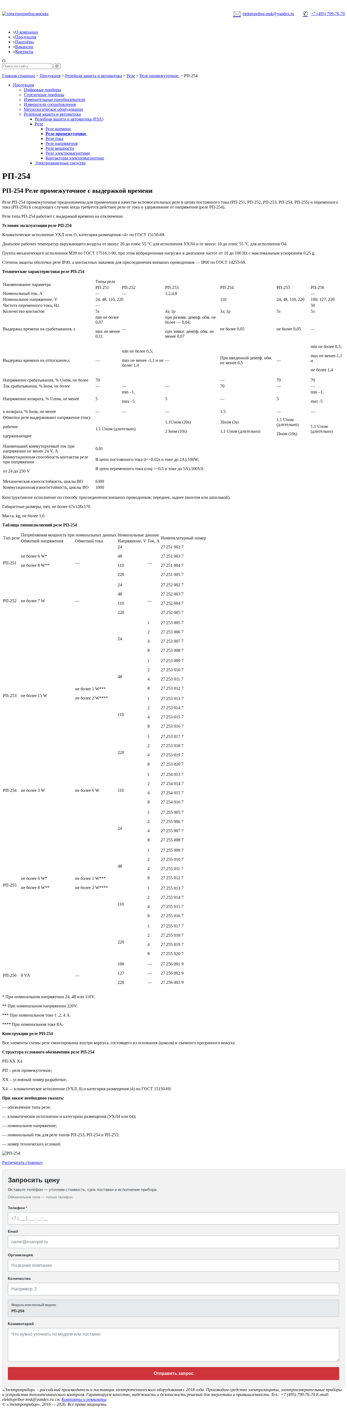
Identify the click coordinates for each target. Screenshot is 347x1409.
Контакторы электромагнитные (75, 158)
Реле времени (59, 128)
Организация (20, 1255)
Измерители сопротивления (50, 104)
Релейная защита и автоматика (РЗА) (69, 119)
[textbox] (173, 1308)
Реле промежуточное (159, 75)
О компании (26, 32)
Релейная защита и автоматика (93, 75)
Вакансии (24, 46)
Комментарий (21, 1324)
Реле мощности (60, 148)
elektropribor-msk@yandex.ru (263, 13)
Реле (131, 75)
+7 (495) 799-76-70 (324, 13)
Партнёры (24, 42)
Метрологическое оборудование (53, 109)
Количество (19, 1278)
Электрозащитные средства (60, 163)
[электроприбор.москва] (45, 13)
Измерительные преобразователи (54, 99)
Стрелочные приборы (44, 94)
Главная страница (18, 75)
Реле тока (54, 138)
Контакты (24, 51)
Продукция (25, 37)
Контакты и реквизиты (84, 1399)
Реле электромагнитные (68, 153)
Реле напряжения (62, 143)
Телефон (17, 1208)
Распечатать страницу (22, 1162)
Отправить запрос (174, 1373)
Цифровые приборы (42, 89)
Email (13, 1231)
